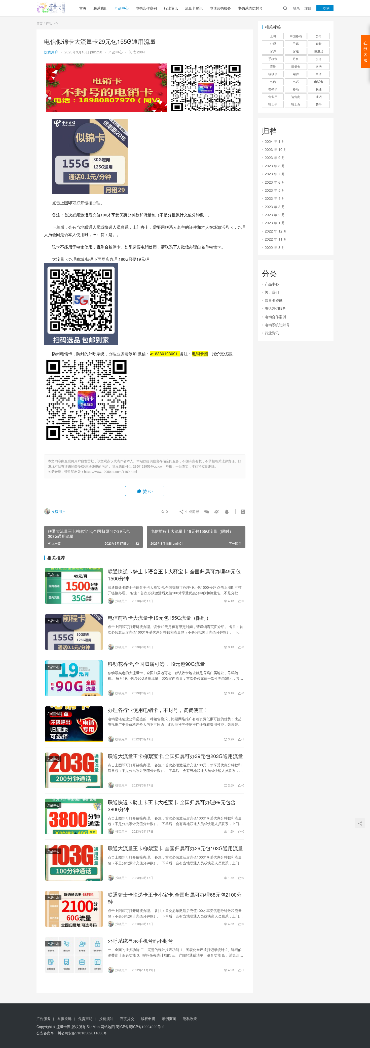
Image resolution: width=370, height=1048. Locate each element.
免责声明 (85, 1018)
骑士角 (295, 104)
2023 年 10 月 (276, 149)
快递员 (318, 51)
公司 (319, 36)
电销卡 (272, 89)
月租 (296, 58)
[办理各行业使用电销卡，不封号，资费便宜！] (74, 724)
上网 (273, 36)
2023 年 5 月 (275, 190)
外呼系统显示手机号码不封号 (140, 940)
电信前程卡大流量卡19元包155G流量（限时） (159, 617)
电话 (296, 81)
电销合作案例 (146, 8)
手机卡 (272, 58)
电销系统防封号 (250, 8)
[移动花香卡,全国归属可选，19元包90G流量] (74, 678)
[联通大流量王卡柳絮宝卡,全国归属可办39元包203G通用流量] (74, 770)
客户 (273, 51)
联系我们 (100, 8)
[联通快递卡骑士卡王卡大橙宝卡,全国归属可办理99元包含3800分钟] (74, 816)
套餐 (319, 43)
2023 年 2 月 (275, 214)
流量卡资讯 (194, 8)
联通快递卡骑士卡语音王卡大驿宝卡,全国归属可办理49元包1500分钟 (174, 575)
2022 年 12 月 (276, 231)
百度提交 (127, 1018)
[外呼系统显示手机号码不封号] (74, 955)
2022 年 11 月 (276, 239)
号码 (296, 43)
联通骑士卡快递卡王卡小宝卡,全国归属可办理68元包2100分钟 (175, 898)
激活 (319, 66)
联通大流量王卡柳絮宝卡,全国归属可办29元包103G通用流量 (175, 848)
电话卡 (318, 81)
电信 (273, 81)
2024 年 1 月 (275, 141)
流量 (273, 66)
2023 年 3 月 (275, 206)
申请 (319, 74)
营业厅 (272, 96)
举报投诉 (64, 1018)
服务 (319, 58)
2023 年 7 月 (275, 173)
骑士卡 (272, 104)
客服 (296, 51)
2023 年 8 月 (275, 165)
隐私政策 (190, 1018)
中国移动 (296, 36)
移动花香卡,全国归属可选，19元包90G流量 (156, 663)
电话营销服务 (220, 8)
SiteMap (93, 1026)
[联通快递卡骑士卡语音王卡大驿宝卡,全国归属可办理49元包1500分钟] (74, 586)
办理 (273, 43)
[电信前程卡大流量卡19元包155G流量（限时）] (74, 632)
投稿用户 (51, 51)
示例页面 (169, 1018)
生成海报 (191, 511)
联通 (319, 89)
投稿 (326, 8)
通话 (319, 96)
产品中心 (122, 8)
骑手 (319, 104)
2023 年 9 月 (275, 157)
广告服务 (43, 1018)
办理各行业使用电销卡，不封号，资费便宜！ (158, 709)
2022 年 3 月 (275, 247)
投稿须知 (106, 1018)
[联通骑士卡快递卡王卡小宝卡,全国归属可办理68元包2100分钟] (74, 909)
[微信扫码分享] (206, 511)
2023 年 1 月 (275, 222)
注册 (307, 8)
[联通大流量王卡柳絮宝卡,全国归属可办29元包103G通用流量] (74, 862)
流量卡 (295, 66)
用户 (296, 74)
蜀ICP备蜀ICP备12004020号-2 (140, 1026)
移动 (296, 89)
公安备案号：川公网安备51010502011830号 (71, 1032)
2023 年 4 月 (275, 198)
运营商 (295, 96)
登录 (296, 8)
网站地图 (108, 1026)
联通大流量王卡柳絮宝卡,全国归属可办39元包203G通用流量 (175, 756)
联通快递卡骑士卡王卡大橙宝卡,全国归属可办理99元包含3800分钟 (172, 806)
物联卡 (272, 74)
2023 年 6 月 (275, 182)
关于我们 (272, 291)
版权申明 (148, 1018)
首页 (82, 8)
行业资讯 (171, 8)
